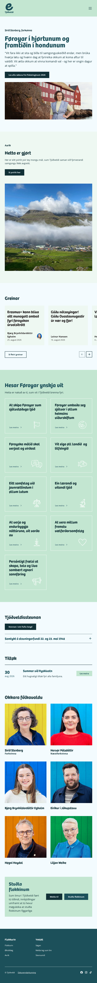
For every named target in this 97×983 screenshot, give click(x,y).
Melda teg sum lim (44, 950)
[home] (9, 8)
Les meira (84, 673)
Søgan (38, 945)
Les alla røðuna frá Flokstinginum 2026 (27, 75)
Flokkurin (9, 945)
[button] (89, 8)
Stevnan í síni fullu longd (20, 626)
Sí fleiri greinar (16, 354)
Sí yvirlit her (14, 172)
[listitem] (24, 325)
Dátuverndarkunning (27, 972)
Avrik (7, 955)
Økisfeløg (9, 950)
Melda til (54, 896)
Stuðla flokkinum (76, 896)
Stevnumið (40, 955)
